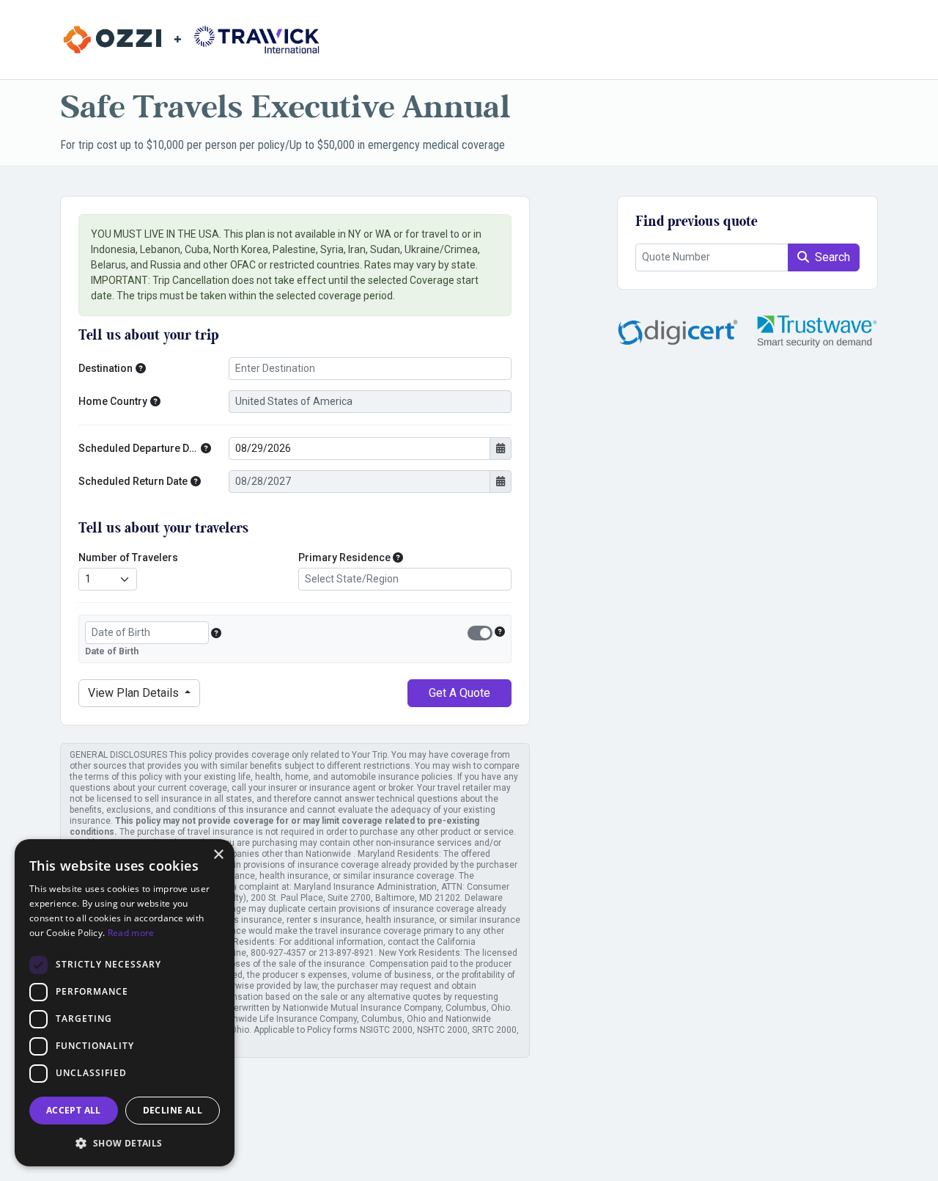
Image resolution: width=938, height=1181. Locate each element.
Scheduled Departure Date (138, 448)
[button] (141, 368)
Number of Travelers (128, 557)
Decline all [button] (172, 1110)
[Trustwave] (817, 331)
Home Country (112, 401)
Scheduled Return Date (133, 481)
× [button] (218, 854)
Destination (105, 368)
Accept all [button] (73, 1110)
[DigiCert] (678, 331)
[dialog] (124, 1002)
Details (135, 693)
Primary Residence (344, 557)
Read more (131, 932)
